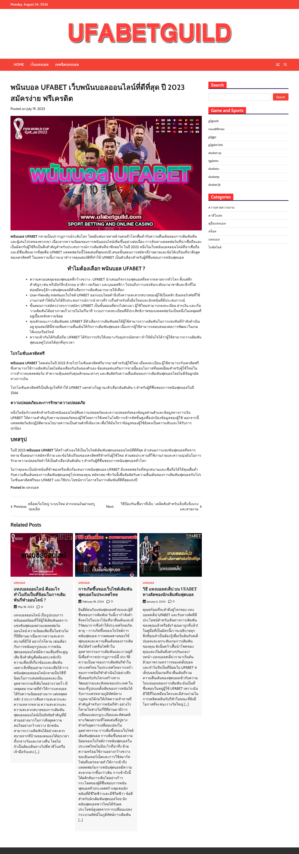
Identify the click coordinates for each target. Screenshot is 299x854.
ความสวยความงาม (221, 208)
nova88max (216, 129)
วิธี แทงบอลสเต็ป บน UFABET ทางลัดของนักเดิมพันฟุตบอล (170, 591)
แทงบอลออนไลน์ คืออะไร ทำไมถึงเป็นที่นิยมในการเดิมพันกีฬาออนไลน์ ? (40, 594)
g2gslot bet (215, 145)
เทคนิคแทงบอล (67, 64)
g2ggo (212, 137)
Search (280, 97)
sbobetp (213, 177)
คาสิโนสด (215, 215)
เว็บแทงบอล (39, 64)
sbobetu (213, 169)
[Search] (285, 64)
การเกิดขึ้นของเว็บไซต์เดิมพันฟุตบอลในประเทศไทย (105, 591)
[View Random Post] (277, 64)
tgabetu (213, 161)
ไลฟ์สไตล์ (215, 247)
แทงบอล (32, 487)
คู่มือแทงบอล (217, 223)
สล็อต (212, 231)
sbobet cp (214, 153)
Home (19, 64)
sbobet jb (214, 185)
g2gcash (213, 121)
